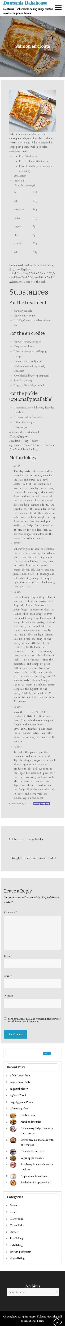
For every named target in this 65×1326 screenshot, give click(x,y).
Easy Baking (16, 1238)
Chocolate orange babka (27, 839)
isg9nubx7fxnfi (18, 1095)
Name (8, 956)
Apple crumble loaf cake (34, 1176)
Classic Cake (17, 1225)
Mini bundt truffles (31, 1121)
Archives (32, 1286)
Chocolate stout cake (32, 1151)
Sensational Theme (34, 1321)
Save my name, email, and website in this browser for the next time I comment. (34, 1020)
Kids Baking (16, 1245)
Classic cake (16, 1218)
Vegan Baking (17, 1258)
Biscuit (13, 1205)
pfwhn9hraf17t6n (20, 1075)
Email (8, 976)
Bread (13, 1212)
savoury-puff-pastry (41, 803)
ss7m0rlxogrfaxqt (19, 1108)
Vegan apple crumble (32, 1158)
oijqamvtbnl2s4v (19, 1088)
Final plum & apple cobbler (35, 1182)
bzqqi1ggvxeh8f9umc (21, 1102)
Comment (10, 912)
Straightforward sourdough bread (32, 858)
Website (8, 995)
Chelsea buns (28, 1115)
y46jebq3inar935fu (20, 1082)
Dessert (14, 1232)
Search (47, 1053)
